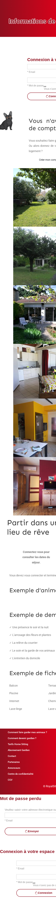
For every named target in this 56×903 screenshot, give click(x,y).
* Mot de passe (35, 85)
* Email (31, 72)
